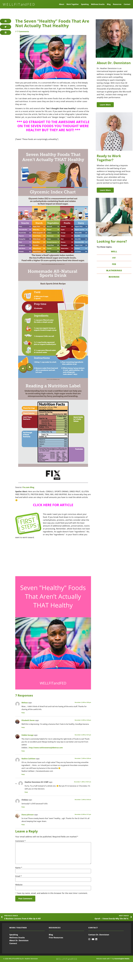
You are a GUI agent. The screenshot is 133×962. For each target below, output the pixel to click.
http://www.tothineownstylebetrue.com (46, 747)
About (61, 4)
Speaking (85, 4)
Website (18, 885)
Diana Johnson (28, 814)
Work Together (72, 4)
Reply (23, 712)
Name (18, 868)
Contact (127, 4)
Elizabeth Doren (28, 720)
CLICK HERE (42, 505)
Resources (117, 4)
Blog (109, 4)
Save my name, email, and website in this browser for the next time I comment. (52, 893)
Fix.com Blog (28, 487)
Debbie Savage (27, 735)
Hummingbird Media (121, 959)
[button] (5, 21)
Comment (20, 841)
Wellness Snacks (98, 4)
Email (18, 876)
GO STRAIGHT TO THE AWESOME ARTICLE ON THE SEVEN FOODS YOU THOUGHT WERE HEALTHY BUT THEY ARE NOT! (53, 126)
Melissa (25, 702)
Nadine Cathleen (28, 758)
